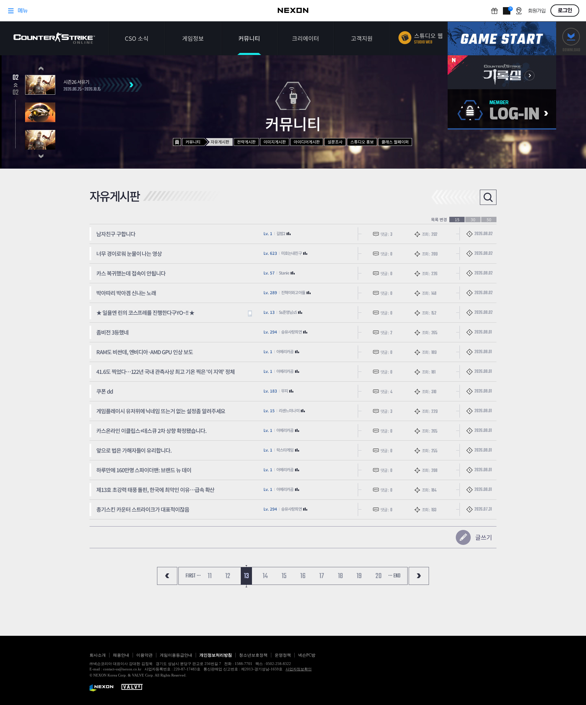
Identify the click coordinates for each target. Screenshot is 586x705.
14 (265, 576)
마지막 (419, 576)
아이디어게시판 (307, 142)
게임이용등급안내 (176, 655)
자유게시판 (220, 142)
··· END (394, 576)
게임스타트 (502, 38)
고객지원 (362, 38)
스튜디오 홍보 (362, 142)
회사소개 (98, 655)
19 (359, 576)
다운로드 (571, 38)
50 (489, 219)
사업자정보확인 (299, 669)
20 (378, 576)
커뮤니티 (249, 38)
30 (473, 219)
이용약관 (144, 655)
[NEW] (502, 72)
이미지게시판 (274, 142)
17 (321, 576)
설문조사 (335, 142)
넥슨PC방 (306, 655)
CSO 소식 (137, 38)
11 (210, 576)
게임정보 (193, 38)
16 (303, 576)
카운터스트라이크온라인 (54, 38)
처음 (167, 576)
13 (246, 576)
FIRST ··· (193, 576)
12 (227, 576)
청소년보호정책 (253, 655)
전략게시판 (246, 142)
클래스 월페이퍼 (395, 142)
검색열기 (488, 197)
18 (340, 576)
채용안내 (121, 655)
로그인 (502, 109)
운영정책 (283, 655)
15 (457, 219)
